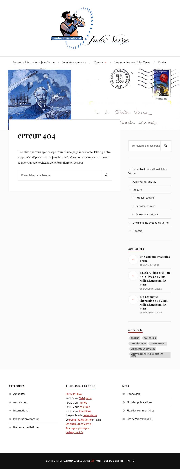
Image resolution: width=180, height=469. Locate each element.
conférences (138, 343)
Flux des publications (139, 402)
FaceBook (85, 411)
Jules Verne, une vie (74, 62)
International (21, 410)
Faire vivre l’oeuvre (147, 214)
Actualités (19, 393)
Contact (162, 62)
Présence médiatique (25, 427)
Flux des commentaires (140, 410)
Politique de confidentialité (115, 461)
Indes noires (158, 343)
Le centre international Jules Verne (34, 62)
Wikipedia (85, 398)
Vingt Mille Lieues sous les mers (147, 355)
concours (150, 338)
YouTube (84, 406)
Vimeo (83, 402)
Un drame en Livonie (143, 349)
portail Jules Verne (80, 419)
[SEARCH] (106, 175)
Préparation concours (26, 418)
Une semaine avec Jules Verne (132, 62)
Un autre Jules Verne (78, 423)
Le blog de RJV (74, 432)
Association (20, 402)
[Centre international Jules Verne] (90, 28)
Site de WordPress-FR (140, 418)
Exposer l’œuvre (145, 205)
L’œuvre (99, 62)
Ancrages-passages (77, 428)
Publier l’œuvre (145, 197)
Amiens (135, 338)
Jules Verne (90, 415)
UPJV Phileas (74, 394)
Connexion (133, 393)
